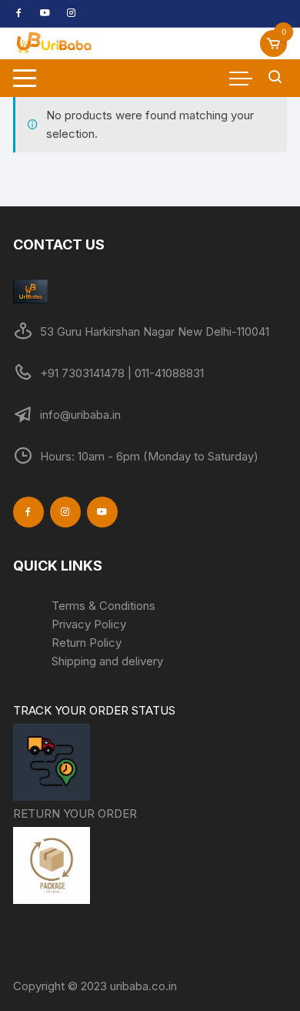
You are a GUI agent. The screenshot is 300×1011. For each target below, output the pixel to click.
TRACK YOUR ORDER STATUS (94, 710)
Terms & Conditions (103, 605)
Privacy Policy (89, 624)
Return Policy (87, 642)
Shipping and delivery (107, 661)
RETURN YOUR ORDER (75, 813)
